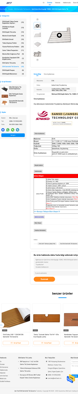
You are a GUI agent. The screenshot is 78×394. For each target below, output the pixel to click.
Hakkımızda (4, 370)
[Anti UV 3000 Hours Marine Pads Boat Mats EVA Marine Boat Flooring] (59, 35)
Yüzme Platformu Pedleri (13, 46)
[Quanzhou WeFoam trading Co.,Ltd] (9, 3)
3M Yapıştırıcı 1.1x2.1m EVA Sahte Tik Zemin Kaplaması (29, 363)
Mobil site (3, 378)
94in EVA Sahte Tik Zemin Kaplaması (15, 88)
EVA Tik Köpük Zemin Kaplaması (16, 94)
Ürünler (2, 364)
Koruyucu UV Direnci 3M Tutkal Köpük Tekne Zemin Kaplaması (30, 376)
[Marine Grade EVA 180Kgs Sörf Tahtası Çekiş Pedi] (46, 317)
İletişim (13, 135)
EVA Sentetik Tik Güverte (13, 66)
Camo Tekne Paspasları (13, 50)
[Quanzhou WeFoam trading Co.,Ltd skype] (17, 129)
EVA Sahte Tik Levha (13, 63)
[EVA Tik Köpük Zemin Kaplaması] (4, 95)
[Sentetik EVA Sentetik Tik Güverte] (4, 102)
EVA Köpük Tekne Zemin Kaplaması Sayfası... (13, 22)
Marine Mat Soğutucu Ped (13, 54)
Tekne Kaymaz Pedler (13, 43)
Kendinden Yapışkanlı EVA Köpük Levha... (13, 58)
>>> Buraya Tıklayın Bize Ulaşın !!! (47, 211)
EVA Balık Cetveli (13, 39)
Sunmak (44, 279)
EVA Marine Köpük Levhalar (13, 27)
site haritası (4, 376)
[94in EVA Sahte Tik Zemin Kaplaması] (4, 89)
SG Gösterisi (4, 367)
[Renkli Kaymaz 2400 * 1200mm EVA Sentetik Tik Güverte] (16, 317)
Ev (1, 361)
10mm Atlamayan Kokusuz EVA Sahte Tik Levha (30, 369)
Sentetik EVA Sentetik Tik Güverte (16, 101)
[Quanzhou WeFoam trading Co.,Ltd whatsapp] (7, 129)
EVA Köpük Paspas (13, 70)
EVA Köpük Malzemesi (13, 74)
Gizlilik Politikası (5, 381)
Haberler (2, 373)
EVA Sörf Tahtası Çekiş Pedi (47, 243)
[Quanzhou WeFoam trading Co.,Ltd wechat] (12, 129)
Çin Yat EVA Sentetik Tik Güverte (25, 391)
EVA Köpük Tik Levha (13, 32)
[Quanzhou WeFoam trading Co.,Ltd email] (3, 129)
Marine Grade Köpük (13, 36)
